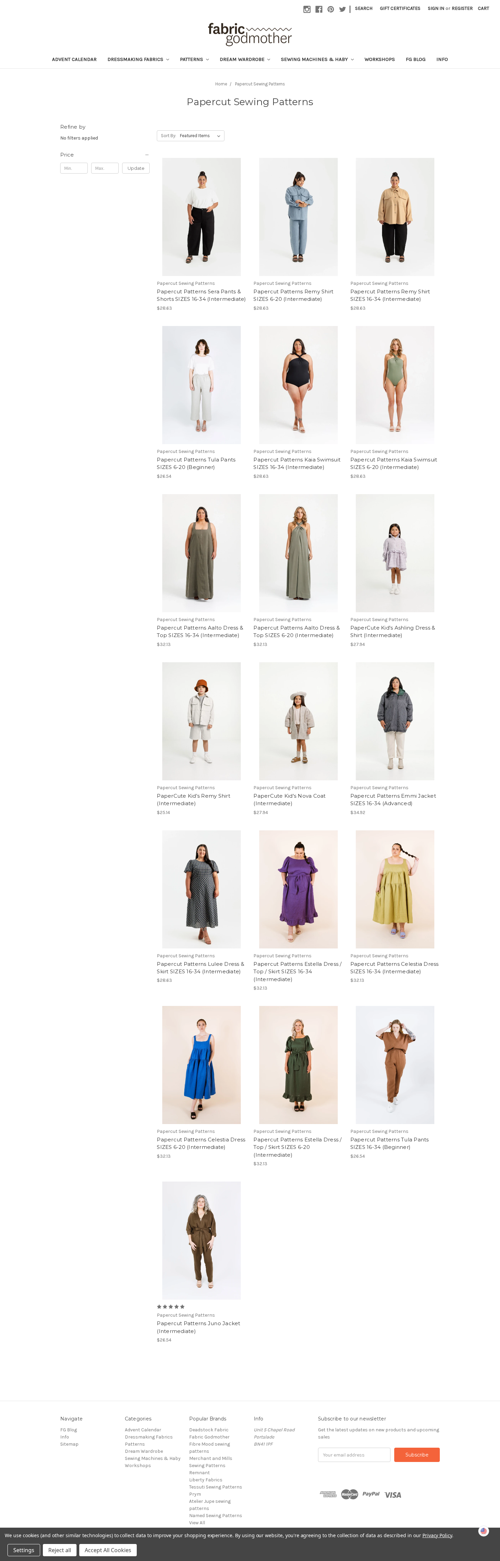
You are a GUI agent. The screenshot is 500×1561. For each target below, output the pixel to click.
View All (197, 1523)
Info (442, 59)
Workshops (380, 59)
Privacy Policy (437, 1535)
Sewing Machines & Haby (315, 59)
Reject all (59, 1550)
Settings (23, 1550)
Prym (195, 1494)
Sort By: (168, 135)
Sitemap (69, 1444)
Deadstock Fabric (209, 1430)
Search (363, 8)
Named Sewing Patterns (215, 1515)
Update (136, 168)
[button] (105, 155)
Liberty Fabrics (205, 1480)
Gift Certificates (400, 8)
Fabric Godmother (209, 1437)
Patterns (192, 59)
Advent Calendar (74, 59)
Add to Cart (201, 223)
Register (462, 8)
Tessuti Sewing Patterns (215, 1487)
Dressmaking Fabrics (136, 59)
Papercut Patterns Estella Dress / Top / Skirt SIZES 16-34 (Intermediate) (297, 971)
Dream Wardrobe (243, 59)
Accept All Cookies (108, 1550)
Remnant (199, 1473)
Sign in (436, 8)
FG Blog (416, 59)
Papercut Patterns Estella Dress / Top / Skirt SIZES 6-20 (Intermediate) (297, 1147)
